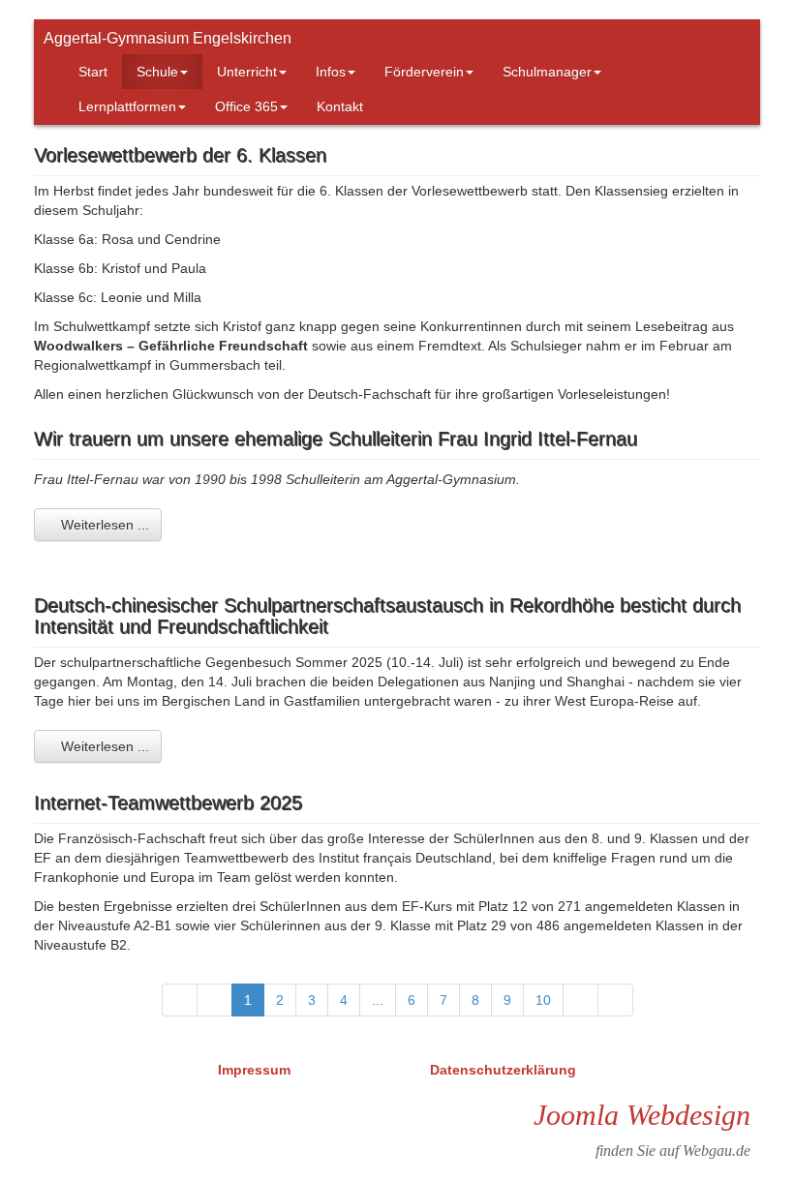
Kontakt (340, 106)
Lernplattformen (127, 106)
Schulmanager (547, 71)
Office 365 (246, 106)
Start (92, 71)
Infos (331, 71)
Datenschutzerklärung (503, 1069)
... (377, 1000)
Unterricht (247, 71)
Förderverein (424, 71)
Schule (157, 71)
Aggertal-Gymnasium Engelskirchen (167, 38)
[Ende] (615, 1000)
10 (543, 1000)
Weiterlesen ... (103, 524)
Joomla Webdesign (642, 1115)
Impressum (256, 1069)
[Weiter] (580, 1000)
